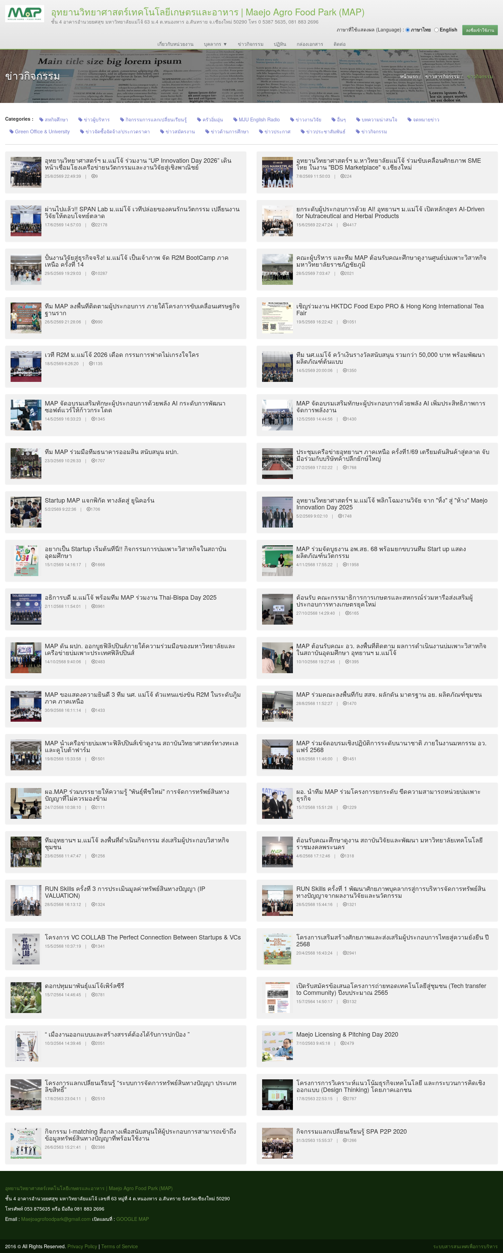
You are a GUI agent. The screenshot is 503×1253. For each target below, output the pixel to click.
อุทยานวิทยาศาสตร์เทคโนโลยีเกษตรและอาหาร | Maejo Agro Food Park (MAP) (89, 1188)
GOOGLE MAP (132, 1218)
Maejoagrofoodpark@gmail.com (56, 1218)
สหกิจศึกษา (55, 119)
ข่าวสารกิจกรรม (442, 76)
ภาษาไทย (421, 29)
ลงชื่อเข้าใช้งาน (480, 30)
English (448, 29)
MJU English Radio (258, 119)
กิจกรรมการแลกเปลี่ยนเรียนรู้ (155, 119)
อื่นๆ (341, 119)
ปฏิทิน (280, 43)
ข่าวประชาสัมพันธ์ (325, 131)
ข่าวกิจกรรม (250, 43)
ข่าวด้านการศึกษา (229, 131)
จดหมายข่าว (425, 119)
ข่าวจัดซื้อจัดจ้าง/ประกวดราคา (117, 131)
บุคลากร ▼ (216, 43)
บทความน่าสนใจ (378, 119)
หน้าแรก (409, 76)
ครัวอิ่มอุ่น (212, 119)
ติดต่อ (340, 43)
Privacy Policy (82, 1246)
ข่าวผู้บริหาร (96, 119)
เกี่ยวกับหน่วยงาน (175, 43)
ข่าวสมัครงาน (179, 131)
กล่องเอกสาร (310, 43)
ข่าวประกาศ (277, 131)
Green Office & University (42, 131)
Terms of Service (119, 1246)
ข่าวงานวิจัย (307, 119)
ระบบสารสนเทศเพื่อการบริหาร (465, 1246)
